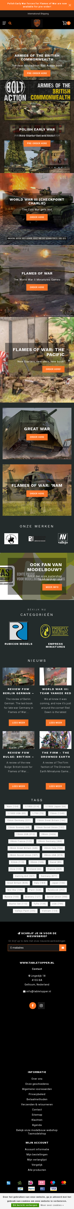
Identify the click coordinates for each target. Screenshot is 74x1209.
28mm (48, 834)
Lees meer (18, 722)
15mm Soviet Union (50, 827)
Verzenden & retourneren (37, 1104)
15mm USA (25, 834)
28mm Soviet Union (23, 855)
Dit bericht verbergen (25, 1205)
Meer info (52, 587)
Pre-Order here (37, 73)
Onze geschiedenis (37, 1084)
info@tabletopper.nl (38, 991)
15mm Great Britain (51, 820)
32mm (17, 862)
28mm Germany (50, 841)
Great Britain (17, 883)
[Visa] (53, 1188)
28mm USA (53, 855)
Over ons (37, 1078)
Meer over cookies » (52, 1205)
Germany (49, 876)
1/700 (38, 813)
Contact (37, 1109)
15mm (57, 813)
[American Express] (8, 1182)
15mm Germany (19, 820)
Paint (35, 890)
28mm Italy (53, 848)
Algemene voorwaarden (37, 1089)
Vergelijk (37, 1164)
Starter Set (18, 904)
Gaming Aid (25, 876)
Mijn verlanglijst (37, 1159)
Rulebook (56, 890)
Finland (34, 869)
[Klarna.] (41, 1182)
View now (55, 368)
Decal (56, 862)
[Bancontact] (20, 1188)
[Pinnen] (42, 1188)
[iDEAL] (30, 1182)
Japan (58, 883)
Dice (16, 869)
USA (57, 904)
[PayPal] (31, 1188)
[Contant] (19, 1182)
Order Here (37, 217)
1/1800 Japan (55, 806)
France (55, 869)
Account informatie (37, 1149)
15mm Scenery (19, 827)
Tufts (40, 904)
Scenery (33, 897)
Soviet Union (57, 897)
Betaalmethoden (37, 1099)
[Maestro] (52, 1182)
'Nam (12, 806)
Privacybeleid (37, 1094)
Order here (37, 287)
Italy (40, 883)
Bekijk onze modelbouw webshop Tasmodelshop (37, 1132)
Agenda (37, 1125)
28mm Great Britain (23, 848)
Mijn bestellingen (37, 1154)
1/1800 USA (17, 813)
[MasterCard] (63, 1182)
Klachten (37, 1120)
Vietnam (50, 911)
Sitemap (37, 1114)
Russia (12, 897)
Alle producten (37, 1170)
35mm (37, 862)
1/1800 (32, 806)
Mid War (15, 890)
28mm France (21, 841)
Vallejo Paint (25, 911)
